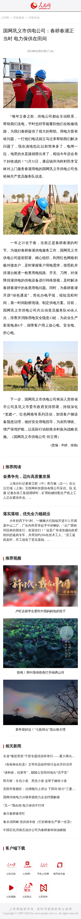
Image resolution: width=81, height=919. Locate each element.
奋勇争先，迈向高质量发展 (26, 476)
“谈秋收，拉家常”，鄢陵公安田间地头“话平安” (35, 772)
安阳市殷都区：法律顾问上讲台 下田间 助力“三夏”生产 (41, 789)
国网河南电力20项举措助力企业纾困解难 (31, 797)
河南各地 (34, 17)
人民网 (5, 17)
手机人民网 (43, 873)
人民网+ (27, 873)
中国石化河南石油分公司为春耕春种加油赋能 (34, 830)
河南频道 (18, 17)
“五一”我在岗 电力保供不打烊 (23, 805)
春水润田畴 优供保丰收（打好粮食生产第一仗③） (38, 822)
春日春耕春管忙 (14, 813)
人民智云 (27, 896)
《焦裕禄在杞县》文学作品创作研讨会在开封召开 (37, 764)
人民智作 (43, 896)
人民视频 (11, 896)
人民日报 (11, 873)
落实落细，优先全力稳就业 (26, 514)
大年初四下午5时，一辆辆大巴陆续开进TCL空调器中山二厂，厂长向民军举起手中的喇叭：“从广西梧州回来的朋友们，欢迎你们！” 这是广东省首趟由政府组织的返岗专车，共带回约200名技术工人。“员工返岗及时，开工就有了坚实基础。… (40, 530)
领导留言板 (59, 873)
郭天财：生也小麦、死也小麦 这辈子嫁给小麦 (35, 780)
